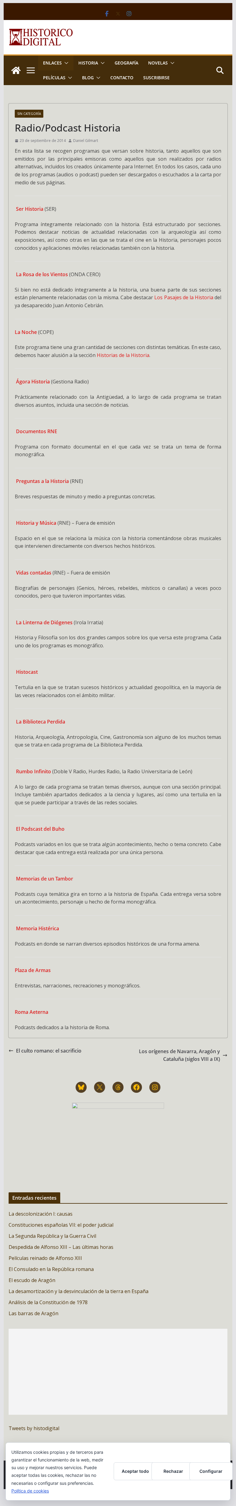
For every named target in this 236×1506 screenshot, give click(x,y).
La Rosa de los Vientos (42, 274)
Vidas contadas (33, 572)
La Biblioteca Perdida (40, 721)
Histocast (27, 672)
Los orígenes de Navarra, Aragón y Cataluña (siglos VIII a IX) (179, 1055)
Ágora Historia (33, 381)
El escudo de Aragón (32, 1280)
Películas (54, 77)
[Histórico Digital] (16, 70)
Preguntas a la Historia (42, 481)
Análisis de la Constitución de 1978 (48, 1302)
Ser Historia (29, 209)
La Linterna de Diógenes (44, 622)
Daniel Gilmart (85, 140)
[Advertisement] (118, 1372)
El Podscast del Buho (40, 829)
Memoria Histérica (37, 928)
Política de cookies (30, 1490)
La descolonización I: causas (41, 1213)
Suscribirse (156, 77)
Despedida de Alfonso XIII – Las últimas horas (61, 1247)
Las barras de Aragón (33, 1313)
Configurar (210, 1471)
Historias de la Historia (123, 355)
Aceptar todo (135, 1471)
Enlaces (52, 63)
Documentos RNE (36, 431)
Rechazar (173, 1471)
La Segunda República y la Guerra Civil (52, 1236)
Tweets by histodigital (34, 1428)
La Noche (26, 332)
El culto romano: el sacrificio (48, 1050)
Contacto (121, 77)
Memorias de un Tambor (44, 878)
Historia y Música (36, 523)
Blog (88, 77)
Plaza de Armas (33, 970)
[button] (65, 63)
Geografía (126, 63)
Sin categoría (29, 114)
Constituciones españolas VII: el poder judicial (61, 1225)
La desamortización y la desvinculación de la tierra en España (78, 1291)
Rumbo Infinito (33, 771)
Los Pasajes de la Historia (183, 297)
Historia (88, 63)
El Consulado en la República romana (51, 1269)
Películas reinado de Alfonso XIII (45, 1258)
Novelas (158, 63)
